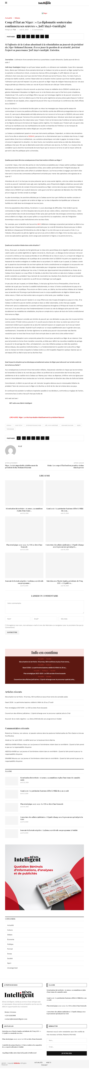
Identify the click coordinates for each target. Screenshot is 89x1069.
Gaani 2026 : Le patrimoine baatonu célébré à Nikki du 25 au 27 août (29, 702)
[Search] (83, 3)
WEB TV (48, 1062)
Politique (10, 944)
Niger (79, 425)
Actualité (10, 925)
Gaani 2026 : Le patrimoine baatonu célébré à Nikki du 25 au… (45, 668)
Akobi (7, 740)
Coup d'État (18, 425)
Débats (9, 935)
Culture (10, 930)
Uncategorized (12, 968)
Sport (9, 963)
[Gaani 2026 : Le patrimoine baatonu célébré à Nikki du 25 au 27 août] (65, 493)
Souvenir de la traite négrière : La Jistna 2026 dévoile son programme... (24, 582)
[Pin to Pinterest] (33, 36)
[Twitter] (76, 1064)
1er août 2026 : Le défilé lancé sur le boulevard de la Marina (33, 740)
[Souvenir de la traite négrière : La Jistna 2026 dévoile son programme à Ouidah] (24, 565)
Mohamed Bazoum (67, 425)
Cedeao (9, 425)
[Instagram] (80, 1064)
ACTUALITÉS (39, 1062)
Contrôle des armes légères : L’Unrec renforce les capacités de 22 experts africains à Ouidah (22, 1046)
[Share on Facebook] (23, 36)
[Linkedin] (83, 1064)
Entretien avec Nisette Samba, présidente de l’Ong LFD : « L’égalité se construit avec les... (21, 1032)
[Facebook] (73, 1064)
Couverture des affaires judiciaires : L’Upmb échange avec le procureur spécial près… (44, 679)
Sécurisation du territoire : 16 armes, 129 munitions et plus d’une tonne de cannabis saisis (36, 697)
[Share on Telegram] (42, 36)
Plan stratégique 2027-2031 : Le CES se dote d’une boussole (24, 546)
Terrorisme (10, 429)
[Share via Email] (47, 36)
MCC (39, 224)
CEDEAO (31, 136)
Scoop (9, 954)
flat (14, 30)
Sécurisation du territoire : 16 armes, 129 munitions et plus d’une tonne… (44, 662)
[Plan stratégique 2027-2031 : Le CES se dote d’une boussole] (24, 529)
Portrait (10, 949)
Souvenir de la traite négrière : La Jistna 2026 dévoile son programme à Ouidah (33, 719)
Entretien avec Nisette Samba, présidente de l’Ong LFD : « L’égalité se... (65, 582)
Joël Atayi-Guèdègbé (51, 425)
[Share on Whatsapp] (37, 36)
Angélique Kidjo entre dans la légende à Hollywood (19, 1053)
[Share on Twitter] (28, 36)
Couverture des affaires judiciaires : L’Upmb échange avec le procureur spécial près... (65, 546)
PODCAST (44, 1065)
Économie (10, 939)
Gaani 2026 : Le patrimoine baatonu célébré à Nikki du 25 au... (64, 510)
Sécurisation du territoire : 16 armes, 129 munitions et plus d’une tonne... (24, 510)
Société (10, 958)
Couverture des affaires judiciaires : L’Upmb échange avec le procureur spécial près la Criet (37, 713)
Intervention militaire (33, 425)
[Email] (86, 1064)
